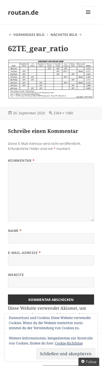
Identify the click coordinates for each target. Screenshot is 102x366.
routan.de (23, 12)
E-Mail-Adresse (24, 252)
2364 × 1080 (63, 113)
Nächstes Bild (63, 34)
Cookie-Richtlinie (69, 343)
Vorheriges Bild (28, 34)
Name (15, 230)
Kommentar (21, 160)
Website (16, 274)
